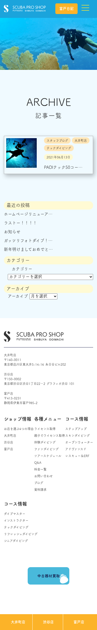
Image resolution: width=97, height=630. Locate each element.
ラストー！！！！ (20, 223)
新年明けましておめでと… (28, 249)
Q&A (37, 462)
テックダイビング (16, 527)
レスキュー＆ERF (77, 455)
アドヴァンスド (75, 449)
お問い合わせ (43, 476)
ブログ (38, 482)
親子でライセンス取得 (49, 435)
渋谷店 (48, 622)
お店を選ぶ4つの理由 (19, 428)
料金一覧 (40, 469)
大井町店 (18, 622)
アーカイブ (18, 296)
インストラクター (16, 520)
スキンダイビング (77, 435)
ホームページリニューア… (28, 214)
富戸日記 (66, 8)
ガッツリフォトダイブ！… (28, 240)
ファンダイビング (46, 449)
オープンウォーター (79, 442)
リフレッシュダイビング (21, 533)
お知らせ (12, 232)
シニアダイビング (16, 540)
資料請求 (40, 489)
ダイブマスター (14, 513)
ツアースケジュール (47, 455)
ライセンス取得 (45, 428)
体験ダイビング (45, 442)
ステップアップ (76, 428)
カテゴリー (22, 269)
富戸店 (78, 622)
